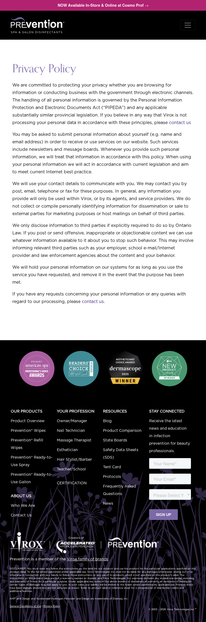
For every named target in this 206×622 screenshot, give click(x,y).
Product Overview (28, 421)
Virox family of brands (87, 559)
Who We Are (23, 506)
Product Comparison (122, 431)
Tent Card (112, 467)
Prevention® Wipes (28, 431)
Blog (107, 421)
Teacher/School (71, 469)
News (108, 503)
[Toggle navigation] (187, 25)
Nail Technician (71, 431)
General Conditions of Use (25, 606)
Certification (72, 483)
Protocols (112, 477)
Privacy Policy (51, 606)
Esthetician (67, 450)
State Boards (115, 440)
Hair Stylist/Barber (74, 460)
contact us (180, 123)
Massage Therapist (74, 440)
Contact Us (21, 515)
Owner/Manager (72, 421)
